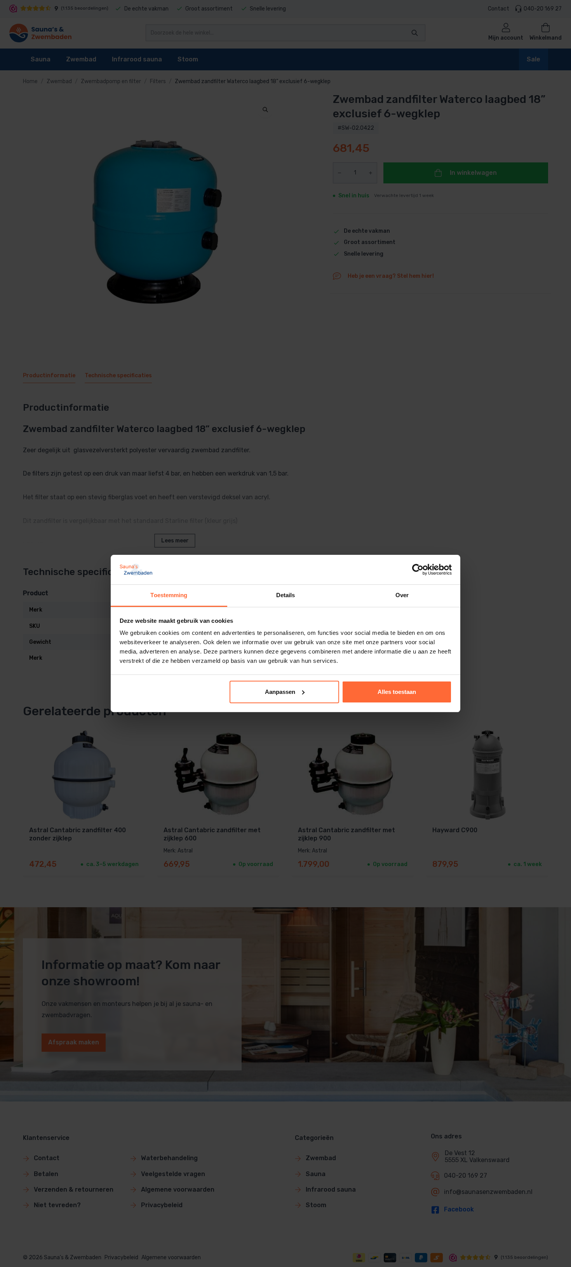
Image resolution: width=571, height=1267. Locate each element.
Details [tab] (285, 595)
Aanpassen (280, 691)
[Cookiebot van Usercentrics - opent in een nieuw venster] (418, 569)
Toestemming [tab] (168, 595)
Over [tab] (402, 595)
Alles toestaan (397, 691)
